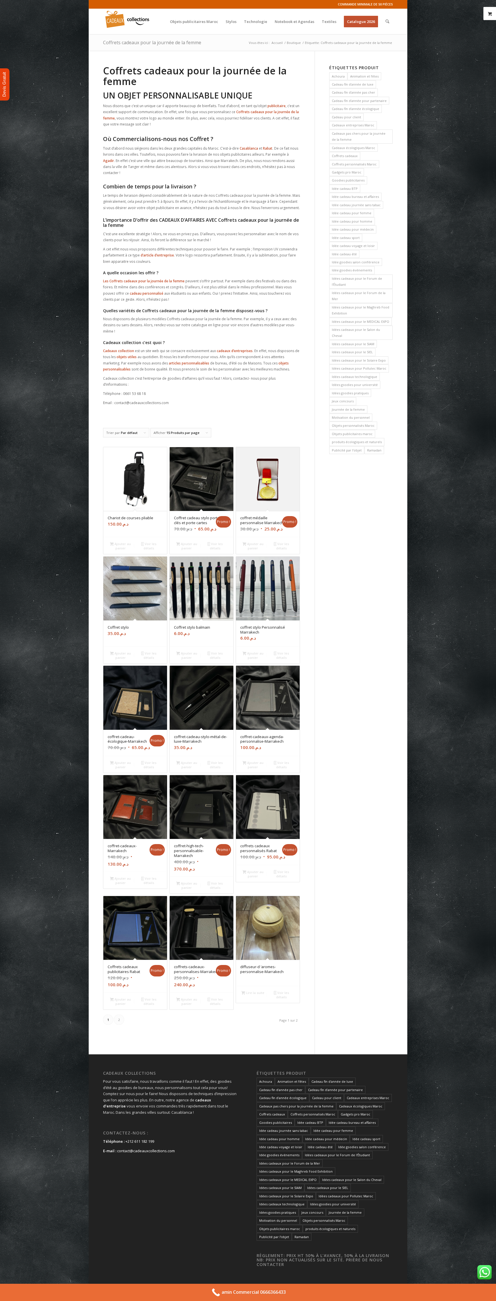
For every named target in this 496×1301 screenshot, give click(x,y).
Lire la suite (254, 993)
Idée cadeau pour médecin (353, 229)
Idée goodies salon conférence (355, 262)
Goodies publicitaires (348, 180)
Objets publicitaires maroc (352, 434)
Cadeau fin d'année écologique (355, 109)
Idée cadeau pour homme (352, 221)
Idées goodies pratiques (350, 393)
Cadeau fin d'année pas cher (353, 92)
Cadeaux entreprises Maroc (353, 125)
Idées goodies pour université (355, 385)
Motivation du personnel (351, 417)
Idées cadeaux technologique (354, 377)
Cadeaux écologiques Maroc (353, 148)
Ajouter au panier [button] (122, 546)
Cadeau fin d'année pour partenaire (359, 101)
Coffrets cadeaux (345, 156)
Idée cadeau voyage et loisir (353, 246)
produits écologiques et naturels (357, 442)
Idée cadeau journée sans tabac (356, 205)
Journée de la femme (348, 409)
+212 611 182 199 (139, 1141)
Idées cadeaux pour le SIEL (352, 352)
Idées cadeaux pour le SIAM (353, 344)
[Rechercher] (387, 21)
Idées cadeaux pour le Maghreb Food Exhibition (360, 310)
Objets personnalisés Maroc (353, 425)
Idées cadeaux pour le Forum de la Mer (358, 296)
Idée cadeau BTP (345, 188)
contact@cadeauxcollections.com (146, 1150)
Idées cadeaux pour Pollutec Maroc (359, 368)
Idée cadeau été (344, 254)
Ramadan (374, 450)
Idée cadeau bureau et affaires (355, 196)
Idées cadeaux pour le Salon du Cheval (356, 332)
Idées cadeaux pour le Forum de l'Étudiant (357, 281)
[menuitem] (194, 21)
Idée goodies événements (352, 270)
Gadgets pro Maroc (346, 172)
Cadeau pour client (346, 117)
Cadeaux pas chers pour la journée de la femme (358, 136)
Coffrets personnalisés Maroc (354, 164)
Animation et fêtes (364, 76)
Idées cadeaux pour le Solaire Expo (359, 360)
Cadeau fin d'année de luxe (352, 84)
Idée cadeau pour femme (351, 213)
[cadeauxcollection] (127, 21)
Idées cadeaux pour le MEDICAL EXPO (360, 321)
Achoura (338, 76)
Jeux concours (343, 401)
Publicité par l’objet (347, 450)
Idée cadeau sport (346, 238)
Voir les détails (150, 546)
